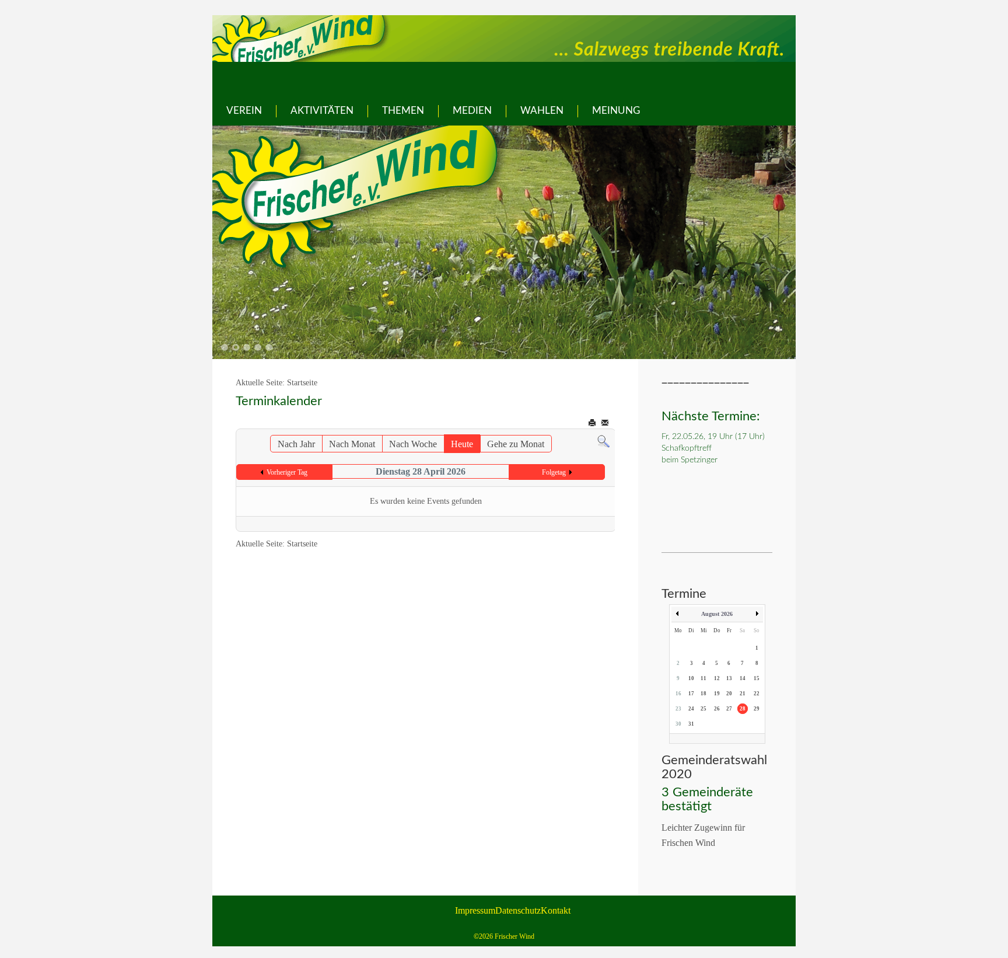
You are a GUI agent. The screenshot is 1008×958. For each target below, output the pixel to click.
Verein (244, 111)
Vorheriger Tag (287, 472)
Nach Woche (413, 444)
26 (717, 709)
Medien (472, 111)
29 (757, 709)
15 (757, 678)
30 (678, 724)
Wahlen (542, 111)
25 (703, 709)
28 (743, 709)
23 (678, 709)
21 (743, 693)
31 (691, 724)
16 (678, 693)
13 (729, 678)
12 (717, 678)
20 (729, 693)
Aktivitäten (322, 111)
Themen (403, 111)
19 (717, 693)
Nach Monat (352, 444)
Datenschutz (518, 910)
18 (703, 693)
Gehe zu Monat (515, 444)
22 (757, 693)
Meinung (616, 111)
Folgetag (554, 472)
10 (691, 678)
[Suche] (603, 440)
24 (691, 709)
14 (743, 678)
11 (703, 678)
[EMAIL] (606, 423)
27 (729, 709)
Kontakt (555, 910)
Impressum (475, 910)
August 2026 (717, 614)
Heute (462, 444)
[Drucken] (593, 423)
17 (691, 693)
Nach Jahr (296, 444)
